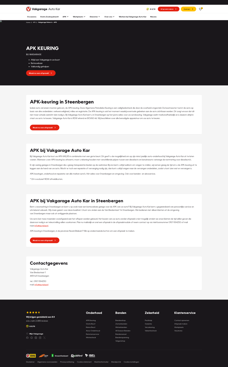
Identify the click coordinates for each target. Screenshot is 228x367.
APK (34, 22)
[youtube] (31, 338)
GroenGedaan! (61, 356)
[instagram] (36, 338)
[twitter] (44, 338)
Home (28, 22)
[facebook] (27, 338)
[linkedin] (40, 338)
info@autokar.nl (41, 225)
